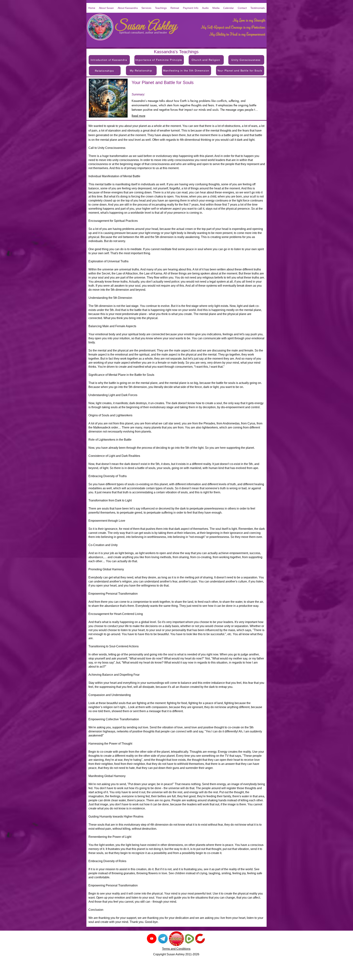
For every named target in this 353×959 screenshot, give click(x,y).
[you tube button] (151, 938)
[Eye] (163, 939)
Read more (138, 116)
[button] (205, 8)
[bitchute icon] (200, 938)
